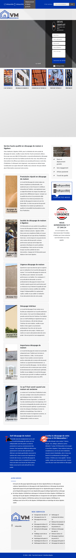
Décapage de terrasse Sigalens (29, 491)
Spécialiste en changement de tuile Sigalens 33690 (47, 496)
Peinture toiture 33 (57, 534)
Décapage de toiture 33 (40, 524)
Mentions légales (48, 555)
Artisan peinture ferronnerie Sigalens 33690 (42, 498)
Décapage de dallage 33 (41, 526)
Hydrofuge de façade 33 (41, 538)
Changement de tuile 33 (41, 515)
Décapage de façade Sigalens (25, 488)
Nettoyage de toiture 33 (41, 543)
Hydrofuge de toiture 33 (41, 541)
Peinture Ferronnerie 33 (58, 522)
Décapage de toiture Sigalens (39, 484)
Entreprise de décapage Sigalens (22, 484)
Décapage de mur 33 (40, 517)
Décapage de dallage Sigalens (46, 491)
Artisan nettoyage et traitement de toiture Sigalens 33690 (43, 493)
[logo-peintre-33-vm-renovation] (9, 14)
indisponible (9, 4)
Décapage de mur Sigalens (41, 488)
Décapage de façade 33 (58, 541)
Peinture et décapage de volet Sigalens (33, 486)
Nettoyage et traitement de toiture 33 (58, 517)
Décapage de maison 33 (58, 543)
